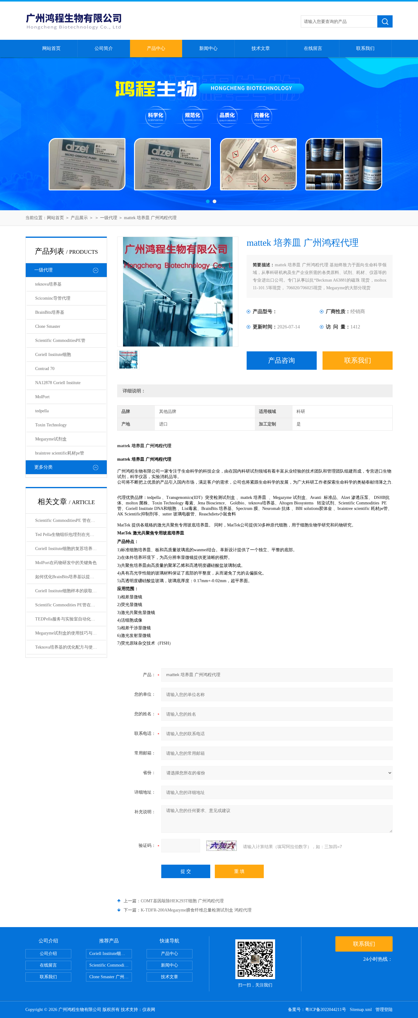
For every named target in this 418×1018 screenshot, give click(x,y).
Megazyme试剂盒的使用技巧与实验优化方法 (70, 633)
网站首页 (51, 48)
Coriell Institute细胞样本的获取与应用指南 (70, 591)
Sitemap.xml (361, 1009)
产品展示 (79, 217)
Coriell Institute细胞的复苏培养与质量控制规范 (70, 548)
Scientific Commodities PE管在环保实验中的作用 (70, 605)
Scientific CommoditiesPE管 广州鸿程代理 (110, 965)
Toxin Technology (51, 425)
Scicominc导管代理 (52, 298)
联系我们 (365, 48)
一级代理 (108, 217)
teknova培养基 (48, 284)
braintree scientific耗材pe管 (59, 453)
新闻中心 (208, 48)
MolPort (42, 397)
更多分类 (43, 467)
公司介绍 (48, 953)
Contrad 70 (44, 368)
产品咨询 (281, 360)
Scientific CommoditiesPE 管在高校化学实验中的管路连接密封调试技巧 (70, 520)
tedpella (42, 411)
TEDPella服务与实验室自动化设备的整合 (70, 619)
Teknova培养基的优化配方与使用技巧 (70, 647)
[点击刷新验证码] (221, 845)
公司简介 (104, 48)
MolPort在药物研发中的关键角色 (66, 562)
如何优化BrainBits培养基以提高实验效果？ (70, 576)
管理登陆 (384, 1009)
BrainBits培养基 (49, 312)
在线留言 (313, 48)
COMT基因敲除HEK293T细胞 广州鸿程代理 (182, 901)
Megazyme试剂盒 (51, 439)
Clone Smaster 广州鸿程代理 (110, 977)
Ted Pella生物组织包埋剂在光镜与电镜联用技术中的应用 (70, 534)
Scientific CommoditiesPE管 (60, 340)
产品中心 (156, 48)
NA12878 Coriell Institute (57, 382)
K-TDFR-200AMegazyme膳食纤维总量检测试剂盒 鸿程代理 (196, 910)
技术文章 (261, 48)
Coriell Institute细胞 (53, 354)
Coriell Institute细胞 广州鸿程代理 (110, 953)
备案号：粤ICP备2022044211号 (317, 1009)
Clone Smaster (47, 326)
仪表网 (148, 1009)
